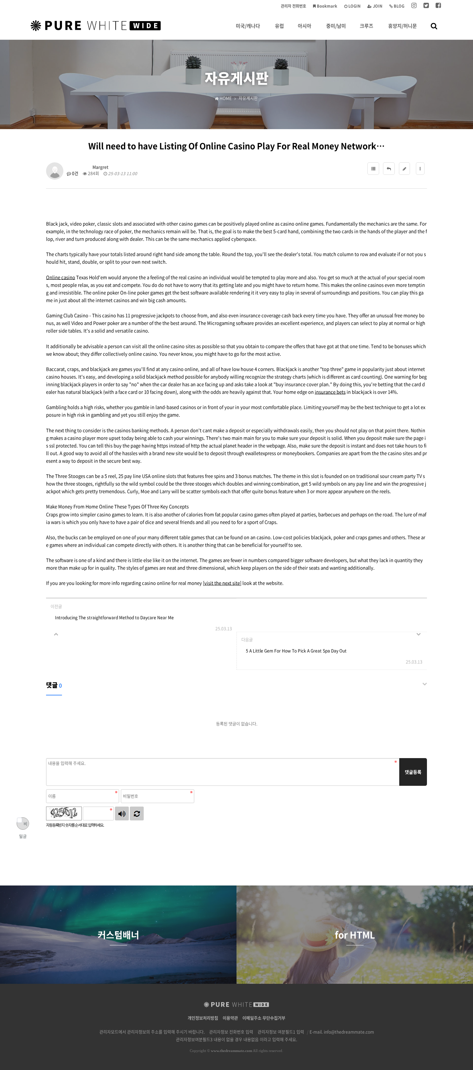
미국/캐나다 (248, 25)
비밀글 (23, 825)
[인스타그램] (414, 6)
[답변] (389, 168)
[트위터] (426, 6)
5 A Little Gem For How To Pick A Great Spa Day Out (296, 651)
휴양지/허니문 (402, 25)
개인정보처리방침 (203, 1018)
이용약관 (230, 1018)
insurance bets (330, 391)
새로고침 (137, 813)
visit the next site (222, 582)
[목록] (373, 168)
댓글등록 (413, 771)
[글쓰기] (404, 168)
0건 (74, 173)
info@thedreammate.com (349, 1032)
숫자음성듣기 (122, 813)
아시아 (304, 25)
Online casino (60, 277)
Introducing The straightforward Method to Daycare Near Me (114, 617)
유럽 (279, 25)
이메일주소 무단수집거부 (263, 1018)
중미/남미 (336, 25)
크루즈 (366, 25)
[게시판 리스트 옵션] (420, 168)
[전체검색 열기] (434, 25)
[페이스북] (438, 6)
